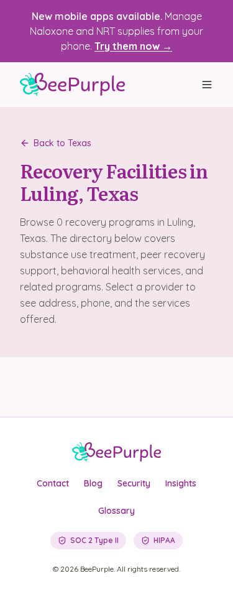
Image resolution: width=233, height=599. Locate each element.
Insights (180, 483)
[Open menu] (207, 84)
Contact (53, 483)
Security (133, 483)
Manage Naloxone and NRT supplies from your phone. (116, 31)
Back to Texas (62, 143)
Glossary (116, 510)
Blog (93, 483)
